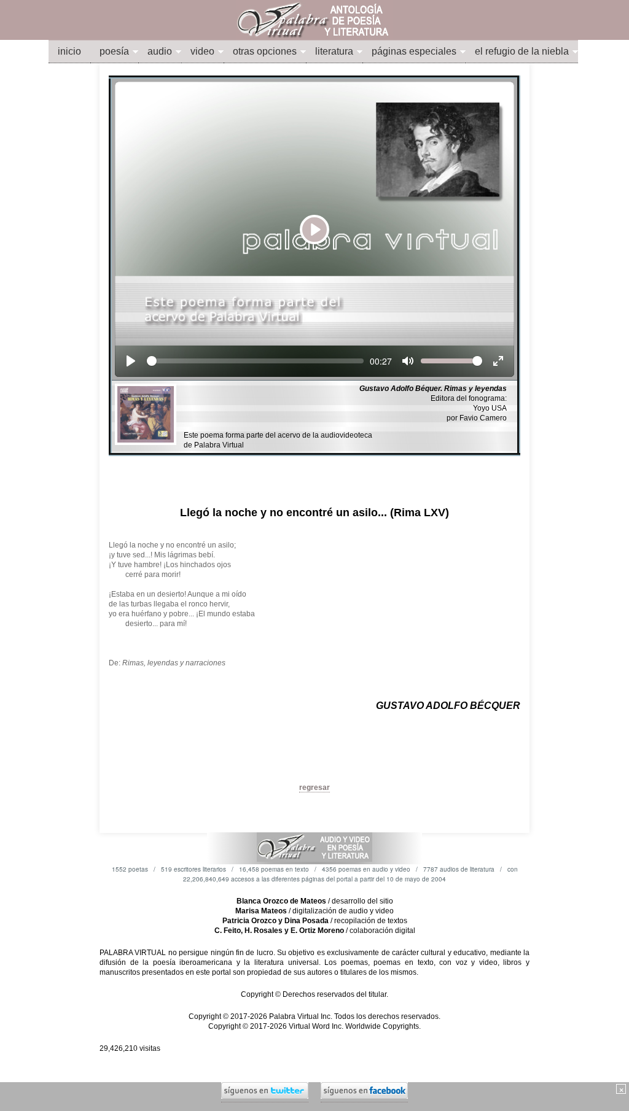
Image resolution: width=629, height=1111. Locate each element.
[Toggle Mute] (408, 361)
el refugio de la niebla (522, 51)
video (202, 51)
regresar (314, 787)
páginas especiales (414, 51)
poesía (114, 51)
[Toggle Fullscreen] (498, 361)
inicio (69, 51)
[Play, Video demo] (131, 361)
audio (159, 51)
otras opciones (265, 51)
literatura (334, 51)
